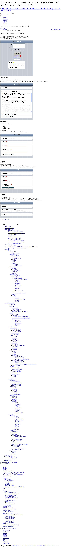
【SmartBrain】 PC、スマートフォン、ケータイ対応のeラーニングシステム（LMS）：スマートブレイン (33, 545)
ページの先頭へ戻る (4, 219)
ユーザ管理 (10, 305)
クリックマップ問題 (19, 290)
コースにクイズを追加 (17, 382)
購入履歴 (17, 300)
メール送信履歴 (15, 429)
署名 (16, 425)
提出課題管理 (15, 431)
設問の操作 (12, 395)
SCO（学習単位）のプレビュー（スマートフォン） (26, 364)
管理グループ (17, 321)
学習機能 (7, 249)
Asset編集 (14, 377)
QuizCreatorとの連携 (16, 385)
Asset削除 (14, 375)
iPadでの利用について (12, 457)
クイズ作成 (14, 387)
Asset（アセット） (14, 372)
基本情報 (17, 264)
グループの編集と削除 (17, 309)
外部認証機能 (15, 437)
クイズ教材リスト (14, 380)
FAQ (13, 291)
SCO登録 (14, 352)
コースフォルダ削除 (16, 330)
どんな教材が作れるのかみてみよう (15, 231)
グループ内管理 (15, 310)
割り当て (14, 319)
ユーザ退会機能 (15, 446)
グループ (12, 306)
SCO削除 (14, 351)
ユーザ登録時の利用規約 (17, 439)
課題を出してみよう (12, 236)
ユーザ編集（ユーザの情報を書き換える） (21, 318)
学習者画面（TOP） (14, 274)
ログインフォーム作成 (17, 440)
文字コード (17, 427)
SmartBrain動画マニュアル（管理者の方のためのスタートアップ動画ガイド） (21, 246)
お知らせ (14, 260)
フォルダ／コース (16, 275)
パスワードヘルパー (16, 253)
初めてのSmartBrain (9, 229)
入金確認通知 (17, 424)
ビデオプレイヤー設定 (19, 357)
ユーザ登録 (2, 28)
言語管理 (14, 442)
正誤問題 (17, 280)
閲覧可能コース (18, 323)
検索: (4, 224)
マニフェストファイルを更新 (18, 345)
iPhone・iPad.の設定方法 (10, 456)
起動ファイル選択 (16, 365)
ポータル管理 (13, 432)
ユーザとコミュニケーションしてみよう (16, 241)
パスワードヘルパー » (56, 29)
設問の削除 (14, 399)
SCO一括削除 (15, 346)
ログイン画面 (13, 251)
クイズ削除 (14, 390)
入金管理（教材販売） (17, 371)
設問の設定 (14, 401)
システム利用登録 (11, 304)
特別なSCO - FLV (16, 355)
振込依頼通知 (17, 422)
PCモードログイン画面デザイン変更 (20, 444)
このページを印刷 (13, 462)
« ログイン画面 (3, 29)
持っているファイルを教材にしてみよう (16, 233)
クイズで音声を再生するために (21, 279)
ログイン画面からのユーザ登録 (19, 436)
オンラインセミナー (9, 244)
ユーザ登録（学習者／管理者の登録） (20, 316)
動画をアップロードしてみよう (14, 238)
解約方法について (9, 460)
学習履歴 (14, 259)
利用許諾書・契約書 (9, 228)
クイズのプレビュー (16, 394)
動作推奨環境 (8, 226)
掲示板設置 (14, 349)
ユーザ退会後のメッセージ (18, 449)
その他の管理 (10, 414)
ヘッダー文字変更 (16, 445)
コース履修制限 (15, 333)
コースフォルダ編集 (16, 331)
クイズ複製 (14, 391)
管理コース (17, 324)
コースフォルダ (13, 328)
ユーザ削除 (14, 315)
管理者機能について (9, 303)
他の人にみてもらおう (12, 234)
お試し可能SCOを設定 (17, 369)
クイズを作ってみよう (12, 235)
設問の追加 (14, 396)
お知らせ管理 (15, 434)
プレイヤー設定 (8, 455)
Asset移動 (14, 376)
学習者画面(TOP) (13, 254)
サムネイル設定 (15, 340)
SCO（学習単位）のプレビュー (19, 362)
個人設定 (14, 263)
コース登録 (14, 336)
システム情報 (13, 454)
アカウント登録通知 (19, 419)
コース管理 (10, 326)
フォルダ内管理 (15, 334)
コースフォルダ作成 (16, 329)
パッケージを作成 (16, 370)
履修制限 (14, 339)
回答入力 (14, 452)
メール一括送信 (15, 416)
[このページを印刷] (4, 462)
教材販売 (12, 366)
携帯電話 (9, 250)
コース (11, 335)
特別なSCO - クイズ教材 (17, 360)
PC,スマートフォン (12, 266)
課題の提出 (14, 294)
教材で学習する (15, 255)
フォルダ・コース (16, 256)
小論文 (16, 289)
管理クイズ (17, 325)
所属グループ (17, 320)
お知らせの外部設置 (16, 435)
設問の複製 (14, 400)
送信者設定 (17, 426)
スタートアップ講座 (12, 245)
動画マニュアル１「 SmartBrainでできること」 (17, 248)
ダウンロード (15, 344)
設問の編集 (14, 397)
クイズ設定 (14, 392)
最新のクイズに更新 (16, 384)
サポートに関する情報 (10, 459)
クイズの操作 (13, 386)
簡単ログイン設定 (18, 265)
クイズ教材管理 (11, 379)
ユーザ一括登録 (15, 314)
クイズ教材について (16, 258)
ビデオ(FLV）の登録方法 (20, 356)
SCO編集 (14, 354)
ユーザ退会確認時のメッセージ (19, 447)
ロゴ (13, 441)
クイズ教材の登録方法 (19, 361)
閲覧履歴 (12, 430)
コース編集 (14, 338)
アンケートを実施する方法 (20, 292)
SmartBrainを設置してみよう (14, 230)
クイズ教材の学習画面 (17, 278)
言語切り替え (15, 271)
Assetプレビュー (15, 374)
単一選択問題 (17, 281)
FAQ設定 (14, 451)
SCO (11, 350)
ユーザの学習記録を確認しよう (14, 243)
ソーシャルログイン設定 (20, 299)
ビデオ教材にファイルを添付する (22, 359)
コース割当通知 (18, 421)
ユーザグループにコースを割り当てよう (16, 240)
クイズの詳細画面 (16, 381)
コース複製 (14, 343)
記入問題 (17, 284)
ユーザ (11, 313)
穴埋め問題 (17, 288)
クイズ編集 (14, 389)
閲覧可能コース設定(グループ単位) (19, 311)
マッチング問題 (18, 285)
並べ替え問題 (17, 286)
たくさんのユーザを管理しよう (14, 239)
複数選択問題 (17, 283)
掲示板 (13, 261)
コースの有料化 (15, 367)
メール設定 (12, 415)
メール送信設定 (15, 417)
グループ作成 (15, 308)
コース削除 (14, 348)
